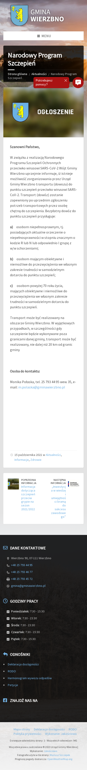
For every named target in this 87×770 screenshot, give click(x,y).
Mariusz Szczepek (60, 755)
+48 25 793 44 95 (22, 565)
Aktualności (39, 74)
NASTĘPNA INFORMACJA (58, 481)
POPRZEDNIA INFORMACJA (28, 481)
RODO (12, 671)
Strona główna (17, 74)
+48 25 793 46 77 (22, 572)
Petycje (13, 685)
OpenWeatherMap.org (59, 759)
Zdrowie (35, 460)
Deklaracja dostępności (23, 664)
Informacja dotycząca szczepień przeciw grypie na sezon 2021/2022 (28, 498)
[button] (78, 82)
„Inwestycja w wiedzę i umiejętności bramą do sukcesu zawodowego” (58, 501)
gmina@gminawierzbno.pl (28, 586)
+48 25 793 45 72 (22, 579)
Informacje (21, 460)
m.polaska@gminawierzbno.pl (41, 387)
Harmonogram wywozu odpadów (30, 678)
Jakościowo (50, 751)
